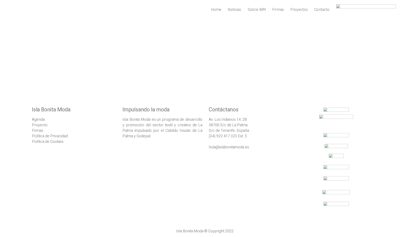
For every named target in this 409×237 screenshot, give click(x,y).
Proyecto (40, 125)
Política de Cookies (47, 142)
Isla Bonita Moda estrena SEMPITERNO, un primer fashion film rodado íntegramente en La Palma (118, 61)
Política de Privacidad (50, 136)
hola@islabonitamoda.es (229, 147)
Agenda (38, 119)
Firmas (37, 130)
